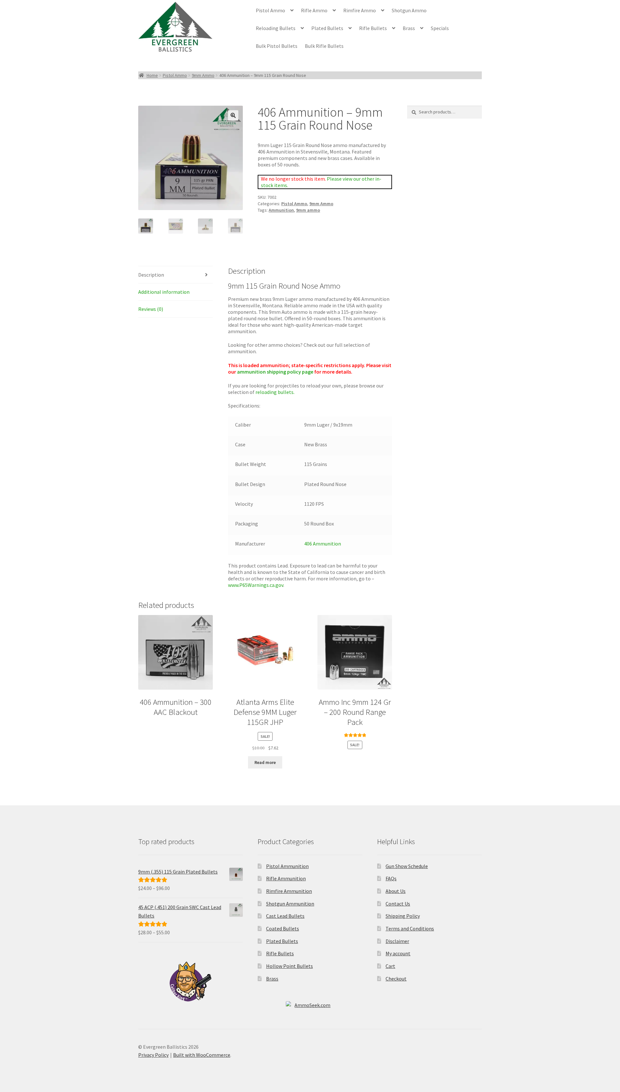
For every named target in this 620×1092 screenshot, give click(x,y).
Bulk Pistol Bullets (276, 46)
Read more (265, 762)
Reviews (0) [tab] (150, 309)
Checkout (396, 978)
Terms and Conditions (410, 928)
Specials (440, 28)
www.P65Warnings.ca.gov (255, 585)
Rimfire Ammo (359, 10)
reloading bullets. (275, 392)
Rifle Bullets (373, 28)
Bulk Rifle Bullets (324, 46)
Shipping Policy (403, 916)
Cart (390, 966)
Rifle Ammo (314, 10)
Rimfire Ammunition (289, 891)
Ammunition (281, 210)
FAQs (391, 878)
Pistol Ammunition (287, 866)
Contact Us (398, 903)
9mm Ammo (203, 75)
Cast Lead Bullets (285, 916)
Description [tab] (151, 274)
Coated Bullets (282, 928)
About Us (396, 891)
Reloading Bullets (275, 28)
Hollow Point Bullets (289, 966)
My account (398, 953)
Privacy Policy (153, 1055)
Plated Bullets (327, 28)
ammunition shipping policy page (274, 371)
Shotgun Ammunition (290, 903)
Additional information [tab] (164, 292)
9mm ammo (308, 210)
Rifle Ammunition (286, 878)
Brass (409, 28)
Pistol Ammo (270, 10)
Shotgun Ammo (409, 10)
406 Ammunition (322, 543)
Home (152, 75)
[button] (233, 115)
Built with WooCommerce (201, 1055)
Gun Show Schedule (407, 866)
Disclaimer (397, 941)
